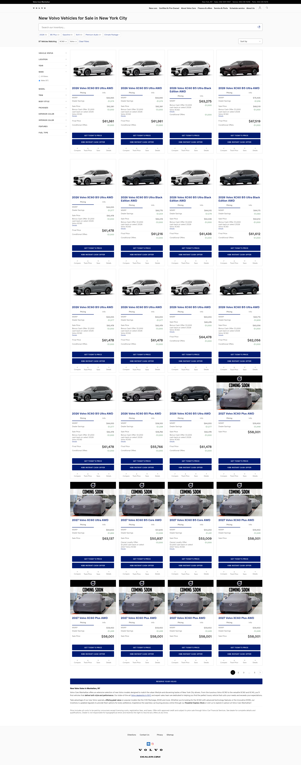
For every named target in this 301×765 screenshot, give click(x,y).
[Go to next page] (260, 695)
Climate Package (111, 34)
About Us (250, 8)
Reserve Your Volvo (166, 704)
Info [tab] (104, 96)
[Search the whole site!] (267, 8)
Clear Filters (84, 41)
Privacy (160, 757)
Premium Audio (93, 34)
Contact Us (144, 757)
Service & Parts (221, 8)
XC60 (62, 41)
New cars (153, 8)
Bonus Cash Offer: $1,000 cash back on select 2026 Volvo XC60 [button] (83, 116)
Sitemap (170, 757)
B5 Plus (54, 34)
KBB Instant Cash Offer (93, 146)
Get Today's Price (93, 139)
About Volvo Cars (188, 8)
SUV (79, 34)
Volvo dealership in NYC (141, 718)
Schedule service (237, 8)
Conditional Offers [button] (79, 128)
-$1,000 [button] (110, 113)
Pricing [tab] (83, 96)
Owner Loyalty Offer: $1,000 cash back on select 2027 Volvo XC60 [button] (132, 564)
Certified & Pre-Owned (169, 8)
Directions (131, 757)
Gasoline (68, 34)
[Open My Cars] (259, 8)
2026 (43, 34)
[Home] (39, 8)
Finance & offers (205, 8)
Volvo (72, 41)
